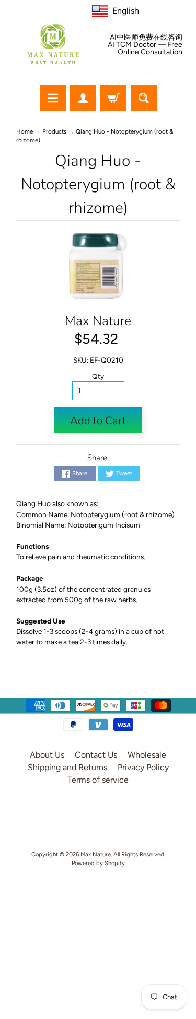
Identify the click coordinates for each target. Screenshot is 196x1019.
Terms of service (98, 780)
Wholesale (147, 755)
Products (54, 131)
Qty (98, 376)
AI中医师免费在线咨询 (146, 37)
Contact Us (96, 755)
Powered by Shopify (98, 863)
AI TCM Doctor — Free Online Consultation (145, 48)
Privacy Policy (143, 767)
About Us (47, 755)
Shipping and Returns (67, 767)
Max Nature (98, 321)
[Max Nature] (53, 44)
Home (24, 131)
